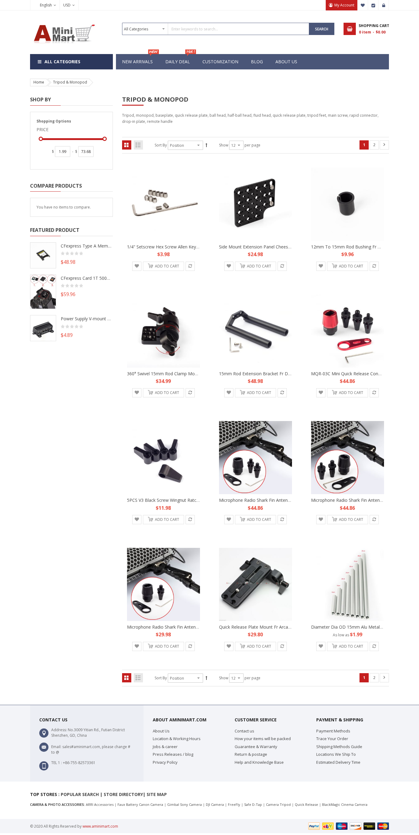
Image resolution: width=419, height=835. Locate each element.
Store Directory (123, 794)
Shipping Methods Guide (339, 746)
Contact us (244, 731)
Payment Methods (333, 731)
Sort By (161, 145)
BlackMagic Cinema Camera (344, 804)
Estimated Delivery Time (338, 762)
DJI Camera (215, 804)
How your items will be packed (263, 738)
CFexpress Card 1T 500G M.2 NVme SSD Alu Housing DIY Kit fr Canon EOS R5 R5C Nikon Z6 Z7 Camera (87, 278)
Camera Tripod (278, 804)
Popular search (80, 794)
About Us (161, 731)
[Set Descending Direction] (206, 145)
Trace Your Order (332, 738)
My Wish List (363, 5)
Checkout (373, 5)
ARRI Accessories (99, 804)
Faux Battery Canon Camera (140, 804)
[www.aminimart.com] (64, 22)
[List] (138, 145)
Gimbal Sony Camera (184, 804)
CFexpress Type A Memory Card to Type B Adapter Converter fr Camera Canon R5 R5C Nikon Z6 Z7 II (87, 246)
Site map (157, 794)
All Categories (62, 61)
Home (38, 82)
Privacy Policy (165, 762)
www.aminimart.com (100, 826)
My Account (344, 5)
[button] (136, 266)
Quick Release (306, 804)
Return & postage (251, 754)
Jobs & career (165, 746)
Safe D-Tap (253, 804)
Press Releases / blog (173, 754)
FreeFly (234, 804)
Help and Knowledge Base (259, 762)
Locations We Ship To (336, 754)
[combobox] (215, 29)
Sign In (384, 5)
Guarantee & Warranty (256, 746)
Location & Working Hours (177, 738)
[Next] (384, 145)
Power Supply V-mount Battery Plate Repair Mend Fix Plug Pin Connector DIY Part (87, 319)
